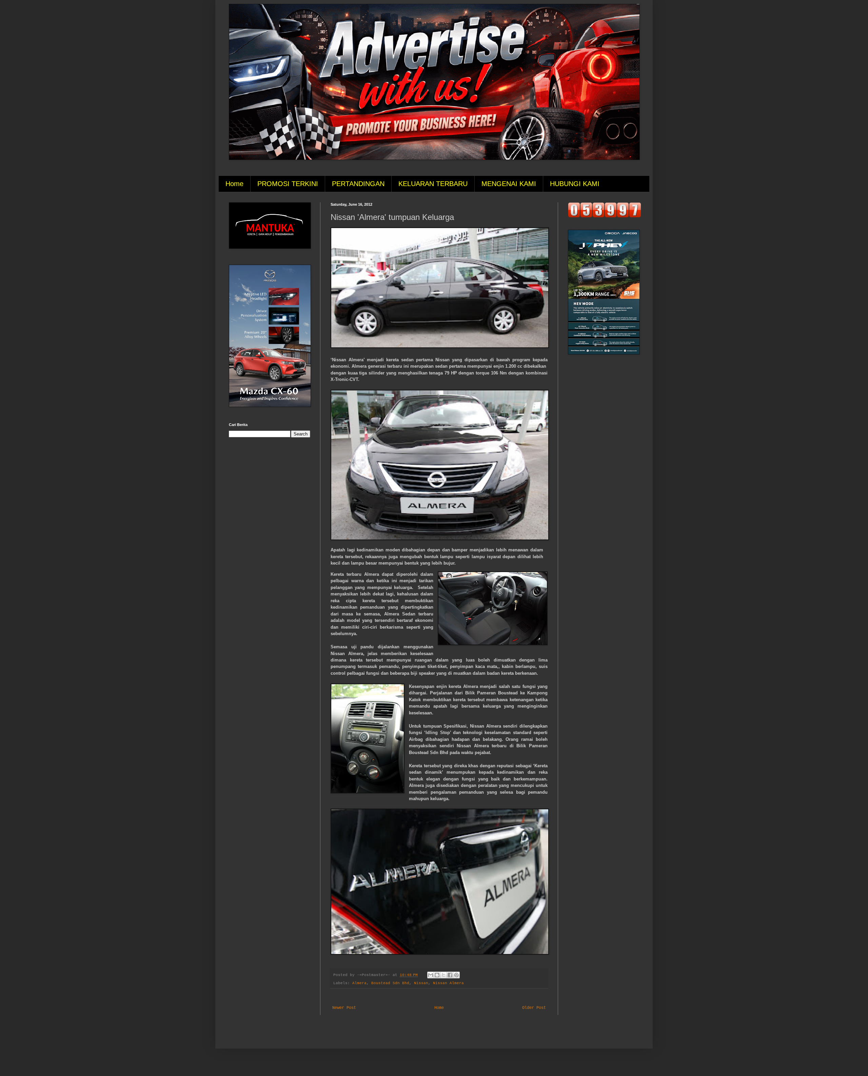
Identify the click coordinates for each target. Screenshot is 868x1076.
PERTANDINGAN (358, 183)
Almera (359, 983)
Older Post (534, 1008)
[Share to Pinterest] (456, 975)
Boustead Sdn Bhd (390, 983)
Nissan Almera (448, 983)
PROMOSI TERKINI (287, 183)
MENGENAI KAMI (508, 183)
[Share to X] (443, 975)
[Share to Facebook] (450, 975)
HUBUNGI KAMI (574, 183)
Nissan (421, 983)
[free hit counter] (604, 216)
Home (234, 183)
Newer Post (344, 1008)
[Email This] (430, 975)
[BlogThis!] (437, 975)
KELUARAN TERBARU (433, 183)
